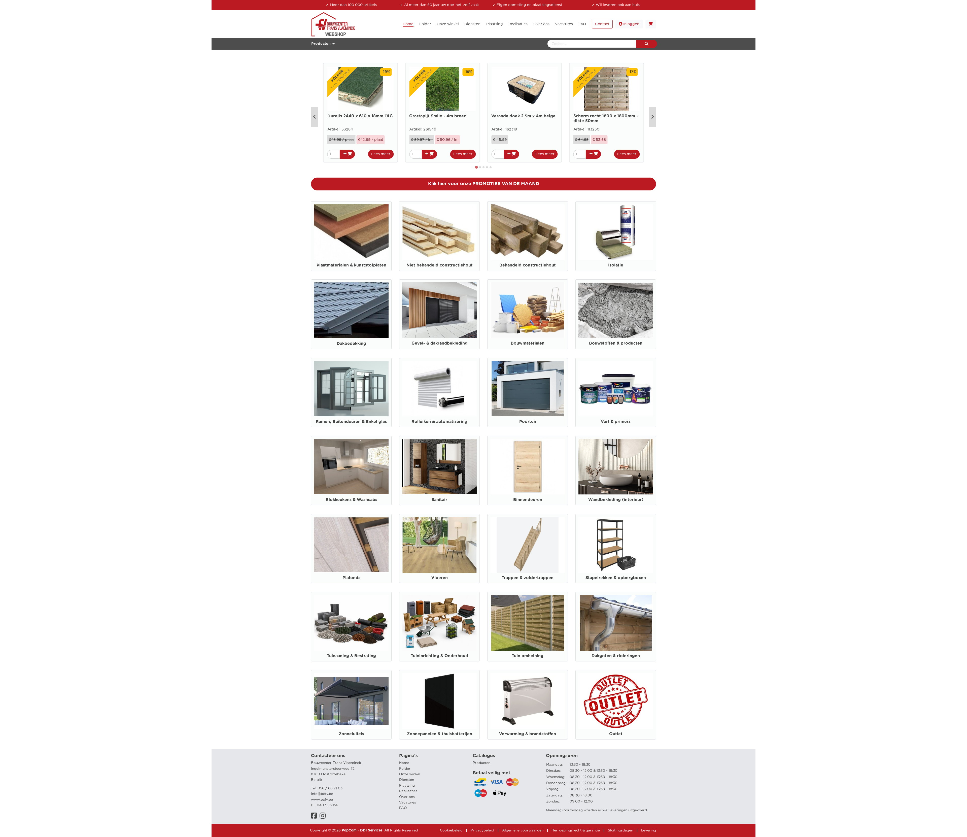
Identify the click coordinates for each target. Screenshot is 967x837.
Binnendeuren (527, 500)
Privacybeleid (482, 830)
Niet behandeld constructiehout (439, 265)
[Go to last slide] (314, 117)
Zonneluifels (351, 734)
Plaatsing (407, 785)
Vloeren (439, 578)
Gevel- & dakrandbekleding (439, 343)
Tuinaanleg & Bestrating (351, 656)
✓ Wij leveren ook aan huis (616, 5)
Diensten (406, 780)
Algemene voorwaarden (522, 830)
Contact (602, 24)
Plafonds (351, 578)
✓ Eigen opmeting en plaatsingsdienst (527, 5)
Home (404, 763)
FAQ (403, 808)
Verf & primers (616, 422)
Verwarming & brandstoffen (527, 734)
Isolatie (615, 265)
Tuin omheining (527, 656)
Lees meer (380, 154)
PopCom (349, 830)
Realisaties (408, 791)
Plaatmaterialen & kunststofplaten (351, 265)
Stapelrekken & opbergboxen (615, 578)
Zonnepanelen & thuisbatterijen (439, 734)
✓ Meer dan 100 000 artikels (351, 5)
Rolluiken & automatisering (439, 422)
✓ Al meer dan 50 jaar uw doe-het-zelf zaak (439, 5)
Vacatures (407, 802)
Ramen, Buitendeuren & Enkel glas (351, 422)
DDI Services (371, 830)
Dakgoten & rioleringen (616, 656)
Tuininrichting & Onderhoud (439, 656)
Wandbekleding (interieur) (615, 500)
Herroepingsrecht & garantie (575, 830)
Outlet (616, 734)
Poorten (527, 422)
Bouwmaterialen (527, 343)
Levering (648, 830)
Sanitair (439, 500)
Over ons (407, 797)
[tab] (476, 167)
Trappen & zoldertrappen (528, 578)
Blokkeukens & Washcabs (351, 500)
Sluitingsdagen (620, 830)
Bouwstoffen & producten (615, 343)
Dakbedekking (351, 344)
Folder (404, 769)
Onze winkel (409, 774)
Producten (481, 763)
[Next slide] (652, 117)
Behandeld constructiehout (527, 265)
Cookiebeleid (451, 830)
